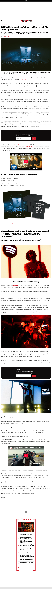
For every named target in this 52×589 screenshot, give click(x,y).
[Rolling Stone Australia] (26, 21)
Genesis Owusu (11, 504)
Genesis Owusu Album (21, 504)
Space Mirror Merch (16, 144)
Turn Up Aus (22, 501)
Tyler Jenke (5, 36)
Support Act (23, 79)
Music (5, 24)
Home (2, 24)
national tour (16, 285)
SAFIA (9, 223)
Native (27, 504)
